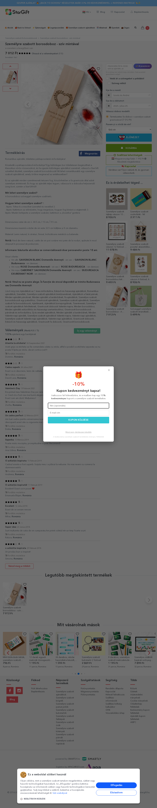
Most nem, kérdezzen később (78, 432)
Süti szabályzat (60, 793)
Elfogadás (116, 785)
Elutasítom (116, 792)
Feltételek (100, 437)
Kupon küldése (78, 420)
